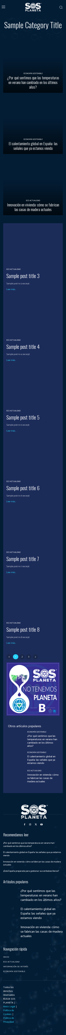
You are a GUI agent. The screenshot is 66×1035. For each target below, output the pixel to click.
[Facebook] (25, 825)
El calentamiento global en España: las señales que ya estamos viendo (41, 759)
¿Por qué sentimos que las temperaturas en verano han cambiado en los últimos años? (42, 741)
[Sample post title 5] (33, 386)
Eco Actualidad (33, 201)
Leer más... (11, 289)
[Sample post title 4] (33, 315)
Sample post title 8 (23, 629)
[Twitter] (36, 825)
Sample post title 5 (23, 417)
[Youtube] (41, 825)
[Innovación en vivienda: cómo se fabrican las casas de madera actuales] (33, 185)
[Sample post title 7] (33, 527)
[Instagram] (30, 825)
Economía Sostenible (33, 73)
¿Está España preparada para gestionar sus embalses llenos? (31, 871)
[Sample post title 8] (33, 598)
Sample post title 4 (23, 346)
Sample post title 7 (22, 558)
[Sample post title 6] (33, 457)
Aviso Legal (9, 1006)
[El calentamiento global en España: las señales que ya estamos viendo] (33, 124)
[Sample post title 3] (33, 245)
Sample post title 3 (23, 275)
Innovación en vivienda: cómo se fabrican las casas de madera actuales (43, 778)
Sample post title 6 (23, 488)
